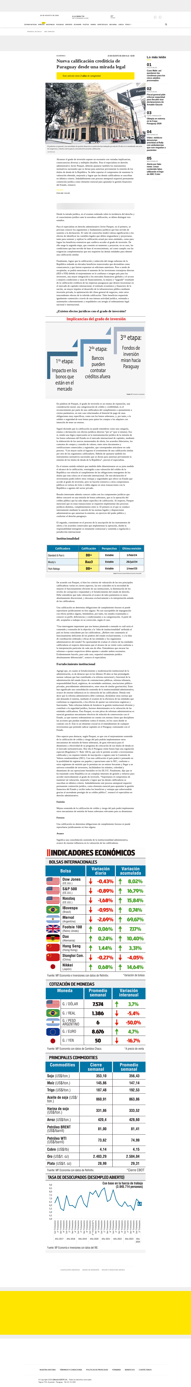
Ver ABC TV (85, 16)
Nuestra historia (48, 1370)
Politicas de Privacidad (97, 1370)
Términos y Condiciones (71, 1370)
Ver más (157, 73)
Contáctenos (145, 1370)
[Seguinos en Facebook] (138, 16)
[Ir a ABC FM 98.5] (158, 24)
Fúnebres (116, 1370)
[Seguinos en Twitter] (142, 16)
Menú (165, 17)
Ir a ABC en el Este (47, 18)
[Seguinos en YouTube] (146, 16)
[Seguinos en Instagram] (150, 16)
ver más (111, 17)
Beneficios (130, 1370)
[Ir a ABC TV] (141, 24)
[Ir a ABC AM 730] (148, 24)
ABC (31, 17)
